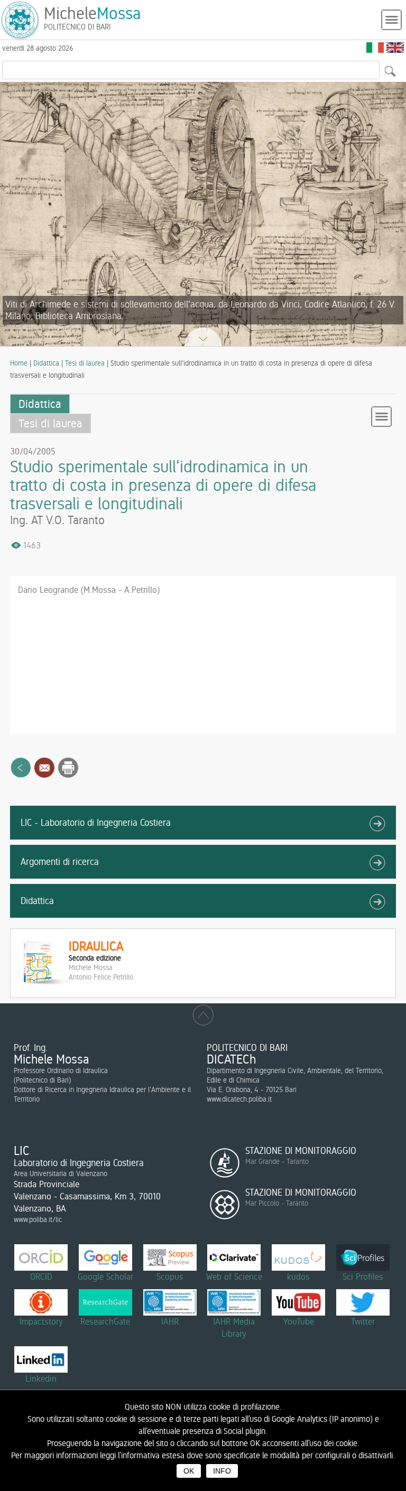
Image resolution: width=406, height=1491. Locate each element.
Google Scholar (105, 1276)
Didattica (46, 363)
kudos (298, 1276)
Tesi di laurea (85, 363)
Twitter (363, 1321)
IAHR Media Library (234, 1327)
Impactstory (41, 1321)
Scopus (169, 1276)
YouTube (298, 1321)
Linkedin (41, 1378)
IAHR (170, 1321)
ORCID (41, 1276)
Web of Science (234, 1276)
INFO (222, 1471)
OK (188, 1471)
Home (18, 363)
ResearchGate (105, 1321)
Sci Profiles (363, 1276)
